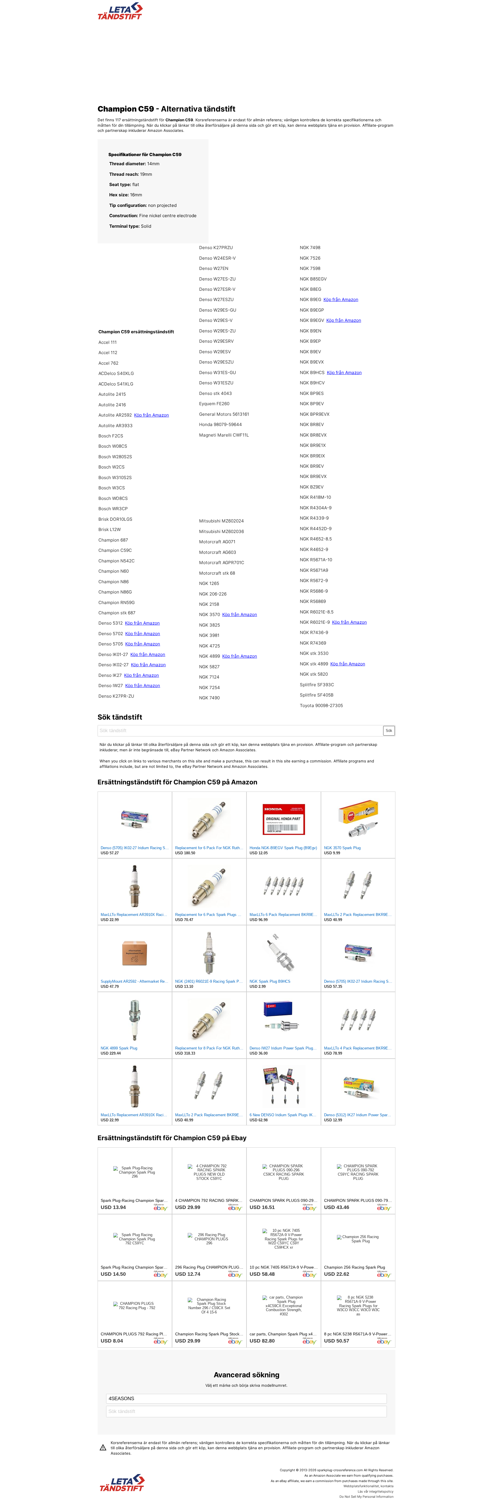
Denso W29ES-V (216, 320)
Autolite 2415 (112, 394)
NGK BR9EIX (312, 456)
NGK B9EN (310, 331)
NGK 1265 (209, 583)
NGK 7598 (310, 268)
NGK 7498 (310, 247)
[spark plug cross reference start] (120, 18)
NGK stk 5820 (314, 674)
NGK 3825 (209, 625)
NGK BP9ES (312, 393)
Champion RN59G (116, 602)
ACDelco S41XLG (115, 384)
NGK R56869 (313, 601)
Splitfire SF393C (317, 684)
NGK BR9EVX (313, 476)
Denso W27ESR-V (217, 289)
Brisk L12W (109, 529)
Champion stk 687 (117, 612)
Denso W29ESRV (216, 341)
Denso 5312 (111, 623)
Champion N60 (113, 571)
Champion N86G (115, 592)
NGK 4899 (209, 656)
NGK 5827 (209, 666)
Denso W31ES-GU (217, 372)
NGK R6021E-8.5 (317, 612)
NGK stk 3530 (314, 653)
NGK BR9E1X (313, 445)
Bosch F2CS (110, 436)
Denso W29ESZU (216, 362)
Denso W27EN (213, 268)
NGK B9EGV (312, 320)
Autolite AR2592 (115, 415)
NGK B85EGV (313, 279)
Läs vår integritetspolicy (375, 1491)
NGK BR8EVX (313, 435)
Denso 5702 (111, 633)
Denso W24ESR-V (217, 258)
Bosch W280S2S (115, 456)
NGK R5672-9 (314, 580)
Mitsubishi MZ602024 (221, 521)
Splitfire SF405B (317, 695)
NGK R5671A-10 (316, 559)
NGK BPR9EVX (315, 414)
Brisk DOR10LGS (115, 519)
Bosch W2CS (111, 467)
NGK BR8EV (312, 424)
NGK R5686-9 (314, 591)
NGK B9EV (310, 351)
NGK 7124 (209, 677)
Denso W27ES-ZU (217, 279)
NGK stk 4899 (314, 664)
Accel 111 (107, 342)
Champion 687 (113, 540)
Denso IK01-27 (113, 654)
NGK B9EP (310, 341)
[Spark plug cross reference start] (122, 1483)
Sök (389, 730)
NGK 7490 (209, 698)
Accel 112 (107, 352)
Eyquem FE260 (214, 403)
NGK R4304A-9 (316, 507)
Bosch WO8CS (113, 498)
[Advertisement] (247, 61)
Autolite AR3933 (115, 425)
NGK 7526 (310, 258)
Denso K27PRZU (216, 247)
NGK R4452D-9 (316, 528)
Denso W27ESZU (216, 299)
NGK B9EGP (312, 310)
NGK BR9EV (312, 466)
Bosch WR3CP (113, 508)
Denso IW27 (110, 685)
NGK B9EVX (312, 362)
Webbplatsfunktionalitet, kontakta (368, 1486)
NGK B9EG (310, 299)
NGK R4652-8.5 (316, 539)
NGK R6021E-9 (315, 622)
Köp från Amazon (151, 415)
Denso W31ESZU (216, 382)
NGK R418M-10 (315, 497)
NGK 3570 (210, 614)
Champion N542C (116, 561)
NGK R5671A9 (314, 570)
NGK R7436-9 (314, 632)
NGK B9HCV (312, 382)
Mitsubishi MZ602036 (221, 531)
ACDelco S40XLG (116, 373)
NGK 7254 (209, 687)
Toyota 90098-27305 (321, 705)
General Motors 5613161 (224, 414)
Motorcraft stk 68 (217, 573)
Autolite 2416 (112, 404)
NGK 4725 (209, 646)
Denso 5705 (111, 644)
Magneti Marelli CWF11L (224, 435)
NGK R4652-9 (314, 549)
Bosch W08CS (112, 446)
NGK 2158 (209, 604)
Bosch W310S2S (115, 477)
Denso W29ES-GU (217, 310)
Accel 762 (108, 363)
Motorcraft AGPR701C (221, 562)
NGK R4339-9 (314, 518)
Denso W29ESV (215, 351)
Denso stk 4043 (215, 393)
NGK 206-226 (213, 594)
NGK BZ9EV (312, 487)
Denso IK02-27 (114, 664)
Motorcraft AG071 (217, 541)
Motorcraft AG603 (217, 552)
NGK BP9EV (312, 403)
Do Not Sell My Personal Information (366, 1497)
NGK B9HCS (312, 372)
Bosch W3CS (111, 487)
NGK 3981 (209, 635)
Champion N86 (113, 581)
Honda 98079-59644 (220, 424)
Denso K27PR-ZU (116, 696)
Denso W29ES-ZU (217, 331)
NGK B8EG (310, 289)
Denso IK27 (110, 675)
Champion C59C (115, 550)
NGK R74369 (313, 643)
